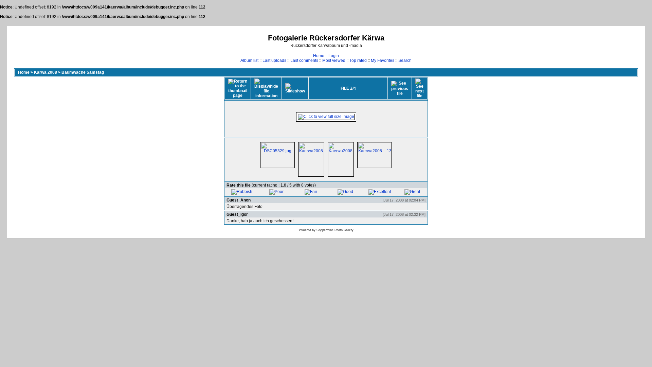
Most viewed (333, 60)
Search (405, 60)
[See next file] (419, 88)
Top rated (358, 60)
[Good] (345, 191)
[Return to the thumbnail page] (238, 88)
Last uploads (274, 60)
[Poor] (276, 191)
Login (333, 55)
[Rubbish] (241, 191)
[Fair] (311, 191)
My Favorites (382, 60)
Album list (249, 60)
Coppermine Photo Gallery (335, 230)
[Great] (412, 191)
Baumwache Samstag (82, 72)
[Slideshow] (295, 88)
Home (318, 55)
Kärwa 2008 (45, 72)
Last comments (304, 60)
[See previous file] (400, 88)
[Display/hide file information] (266, 88)
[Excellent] (379, 191)
